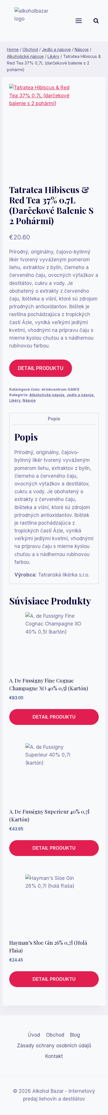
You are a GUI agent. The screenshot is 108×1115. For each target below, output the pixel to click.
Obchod (55, 1035)
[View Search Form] (100, 21)
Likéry (14, 400)
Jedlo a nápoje (80, 395)
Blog (75, 1035)
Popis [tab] (54, 419)
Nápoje (29, 400)
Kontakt (54, 1056)
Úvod (34, 1035)
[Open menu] (81, 21)
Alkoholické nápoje (47, 395)
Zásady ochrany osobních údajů (54, 1045)
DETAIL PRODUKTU (40, 368)
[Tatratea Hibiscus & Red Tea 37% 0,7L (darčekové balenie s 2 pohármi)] (43, 129)
